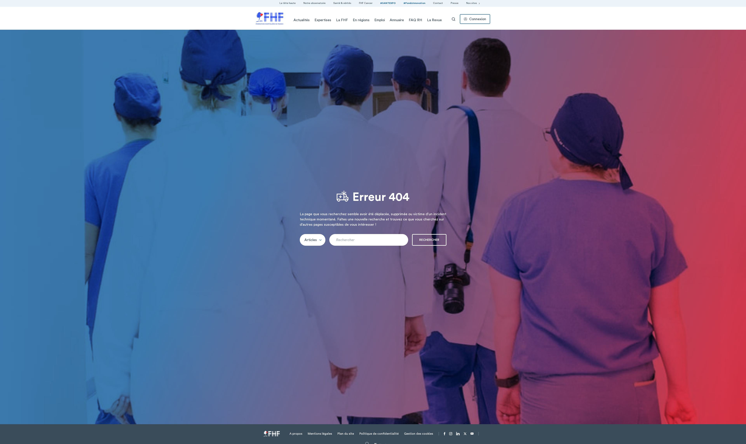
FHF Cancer (365, 3)
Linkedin (458, 433)
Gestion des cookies (418, 433)
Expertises (323, 20)
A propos (295, 433)
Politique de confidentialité (379, 433)
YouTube (472, 433)
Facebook (444, 433)
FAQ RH (415, 20)
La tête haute (288, 3)
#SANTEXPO (388, 3)
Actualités (302, 20)
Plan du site (345, 433)
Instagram (450, 433)
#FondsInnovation (414, 3)
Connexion (477, 19)
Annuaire (397, 20)
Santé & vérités (342, 3)
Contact (438, 3)
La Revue (434, 20)
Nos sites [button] (471, 3)
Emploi (379, 20)
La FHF (342, 20)
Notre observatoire (314, 3)
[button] (312, 240)
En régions (361, 20)
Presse (454, 3)
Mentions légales (320, 433)
